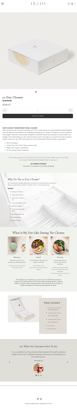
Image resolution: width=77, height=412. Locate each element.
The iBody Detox (34, 403)
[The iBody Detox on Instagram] (41, 399)
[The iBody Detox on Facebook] (38, 399)
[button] (7, 101)
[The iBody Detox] (38, 5)
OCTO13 (49, 403)
